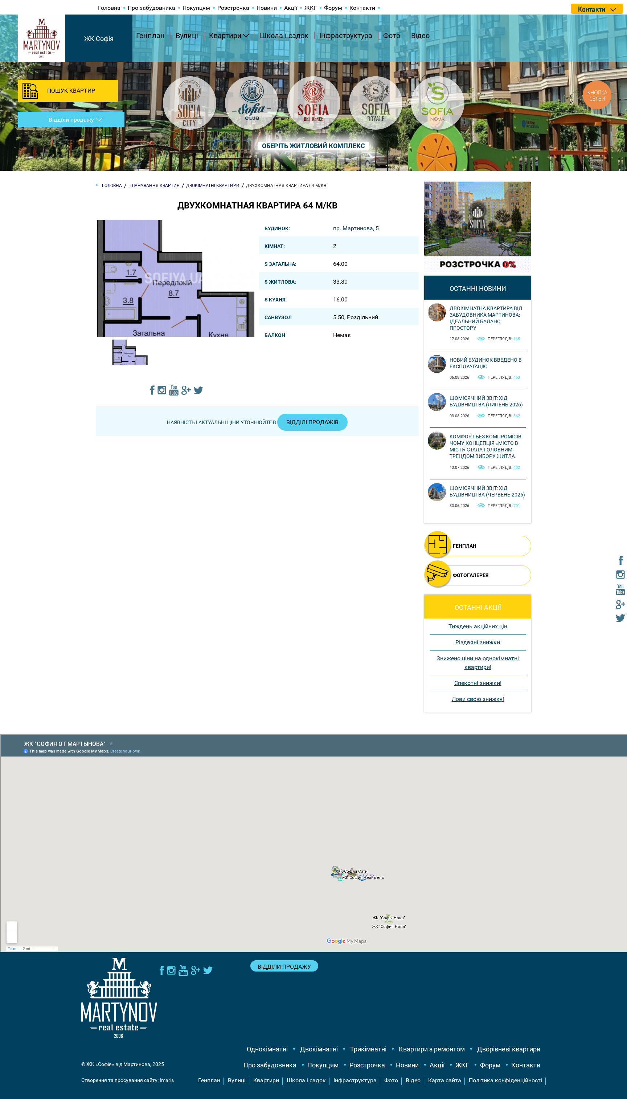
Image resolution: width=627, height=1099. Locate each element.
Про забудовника (151, 7)
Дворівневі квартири (508, 1049)
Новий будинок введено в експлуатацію (486, 363)
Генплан (150, 35)
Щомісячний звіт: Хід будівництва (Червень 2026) (487, 491)
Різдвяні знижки (477, 642)
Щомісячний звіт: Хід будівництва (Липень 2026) (486, 401)
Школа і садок (284, 35)
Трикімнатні (368, 1049)
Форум (333, 7)
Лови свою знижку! (478, 699)
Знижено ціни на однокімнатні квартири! (478, 662)
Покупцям (196, 7)
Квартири (225, 35)
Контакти (362, 7)
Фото (391, 35)
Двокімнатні (319, 1049)
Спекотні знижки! (477, 683)
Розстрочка (233, 7)
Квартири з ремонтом (432, 1049)
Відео (420, 35)
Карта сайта (444, 1080)
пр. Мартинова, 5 (356, 228)
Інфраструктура (345, 35)
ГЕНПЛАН (464, 546)
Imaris (167, 1080)
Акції (290, 7)
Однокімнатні (267, 1049)
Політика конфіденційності (505, 1080)
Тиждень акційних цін (477, 626)
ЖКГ (310, 7)
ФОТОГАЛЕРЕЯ (470, 575)
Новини (267, 7)
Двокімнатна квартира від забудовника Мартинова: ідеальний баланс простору (486, 318)
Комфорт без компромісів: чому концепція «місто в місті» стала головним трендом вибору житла (486, 446)
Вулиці (187, 35)
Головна (109, 7)
